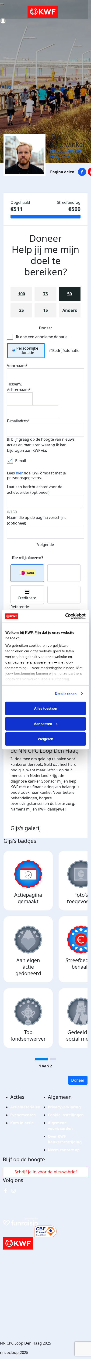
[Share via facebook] (82, 172)
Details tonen (66, 693)
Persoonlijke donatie (27, 350)
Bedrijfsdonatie (65, 350)
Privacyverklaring (64, 1107)
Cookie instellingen (66, 1114)
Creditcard (27, 597)
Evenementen (23, 1114)
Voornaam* (17, 365)
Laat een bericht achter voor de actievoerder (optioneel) (34, 489)
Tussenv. (14, 384)
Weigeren (45, 739)
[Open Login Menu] (3, 21)
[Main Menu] (2, 4)
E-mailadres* (18, 420)
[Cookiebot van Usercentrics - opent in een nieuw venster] (65, 616)
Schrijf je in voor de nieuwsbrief (45, 1172)
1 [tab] (41, 1059)
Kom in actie (22, 1122)
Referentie (19, 606)
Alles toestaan (45, 708)
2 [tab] (53, 1059)
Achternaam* (19, 389)
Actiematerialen (25, 1107)
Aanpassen (43, 723)
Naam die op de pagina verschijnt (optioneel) (36, 520)
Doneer (77, 1080)
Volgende (45, 544)
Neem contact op (64, 1149)
